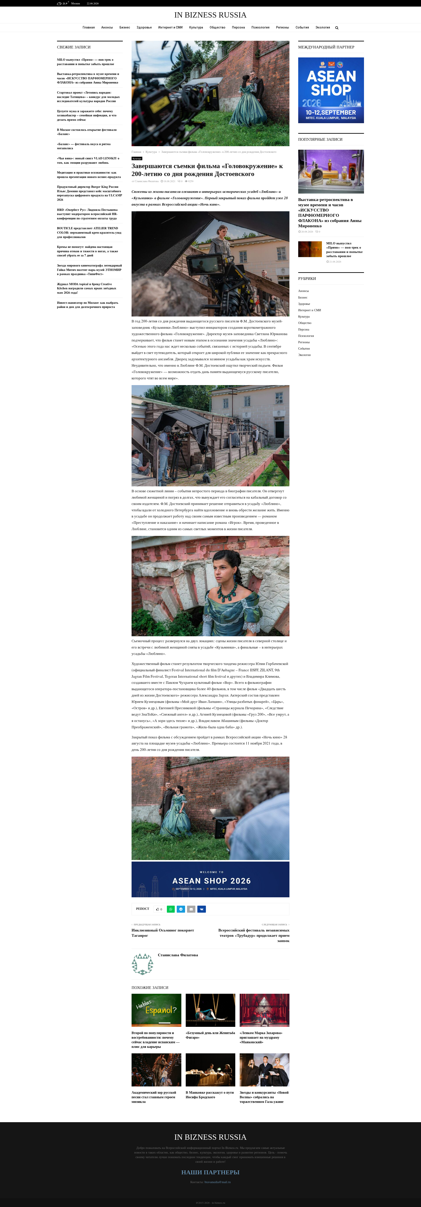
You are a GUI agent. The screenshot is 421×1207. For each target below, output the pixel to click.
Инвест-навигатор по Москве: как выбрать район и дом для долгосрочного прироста (87, 304)
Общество (217, 27)
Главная (89, 27)
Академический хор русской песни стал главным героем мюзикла (154, 1117)
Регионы (282, 27)
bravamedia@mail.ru (218, 1202)
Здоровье (144, 27)
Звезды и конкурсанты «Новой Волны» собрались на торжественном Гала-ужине (264, 1117)
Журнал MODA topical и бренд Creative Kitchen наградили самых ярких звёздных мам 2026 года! (86, 288)
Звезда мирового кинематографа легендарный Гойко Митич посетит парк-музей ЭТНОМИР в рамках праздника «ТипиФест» (89, 269)
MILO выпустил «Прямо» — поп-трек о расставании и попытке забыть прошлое (85, 61)
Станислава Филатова (147, 181)
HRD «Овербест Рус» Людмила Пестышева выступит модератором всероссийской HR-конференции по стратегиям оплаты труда (87, 213)
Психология (260, 27)
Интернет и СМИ (170, 27)
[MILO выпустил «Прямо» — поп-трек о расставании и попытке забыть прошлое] (310, 249)
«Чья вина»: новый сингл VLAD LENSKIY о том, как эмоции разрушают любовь (88, 160)
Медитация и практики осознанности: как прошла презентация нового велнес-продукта (89, 174)
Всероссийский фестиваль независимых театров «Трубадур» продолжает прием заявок (253, 955)
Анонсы (107, 27)
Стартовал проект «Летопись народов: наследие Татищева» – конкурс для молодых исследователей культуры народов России (88, 96)
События (302, 27)
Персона (238, 27)
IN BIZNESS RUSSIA (210, 15)
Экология (323, 27)
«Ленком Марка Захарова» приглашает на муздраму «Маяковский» (261, 1057)
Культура (196, 27)
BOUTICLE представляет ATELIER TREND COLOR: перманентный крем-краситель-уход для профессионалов (89, 232)
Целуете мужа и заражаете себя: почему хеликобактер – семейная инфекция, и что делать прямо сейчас (86, 115)
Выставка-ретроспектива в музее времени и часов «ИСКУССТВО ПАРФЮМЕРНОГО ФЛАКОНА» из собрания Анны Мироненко (88, 78)
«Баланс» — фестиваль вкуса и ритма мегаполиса (84, 146)
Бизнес (125, 27)
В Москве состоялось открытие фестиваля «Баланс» (87, 131)
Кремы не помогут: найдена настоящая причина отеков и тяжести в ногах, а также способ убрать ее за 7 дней (87, 251)
